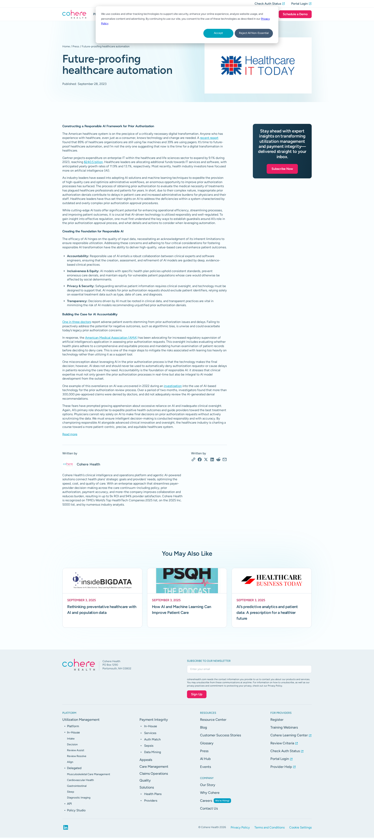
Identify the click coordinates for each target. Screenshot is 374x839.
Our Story (207, 785)
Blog (203, 727)
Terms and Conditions (269, 827)
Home (66, 46)
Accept (218, 33)
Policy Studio (76, 810)
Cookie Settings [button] (300, 827)
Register (276, 719)
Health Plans (152, 794)
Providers (150, 800)
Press (75, 46)
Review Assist (75, 750)
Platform (73, 726)
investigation (173, 386)
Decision (72, 744)
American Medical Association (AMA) (111, 337)
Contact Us (209, 808)
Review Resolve (76, 756)
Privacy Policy (240, 827)
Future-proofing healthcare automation (106, 46)
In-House (73, 732)
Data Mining (152, 752)
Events (205, 767)
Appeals (145, 760)
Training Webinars (284, 727)
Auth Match (152, 739)
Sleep (70, 791)
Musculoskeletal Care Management (88, 774)
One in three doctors (76, 322)
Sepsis (148, 745)
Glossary (206, 743)
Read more (69, 434)
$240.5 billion (93, 162)
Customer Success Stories (220, 735)
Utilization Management (81, 719)
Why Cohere (210, 793)
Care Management (153, 766)
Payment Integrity (153, 719)
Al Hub (205, 759)
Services (150, 733)
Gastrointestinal (76, 786)
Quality (145, 780)
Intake (71, 738)
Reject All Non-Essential (254, 33)
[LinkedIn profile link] (65, 827)
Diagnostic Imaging (78, 797)
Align (70, 762)
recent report (209, 138)
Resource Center (213, 719)
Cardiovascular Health (80, 780)
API (69, 804)
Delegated (74, 768)
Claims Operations (153, 773)
